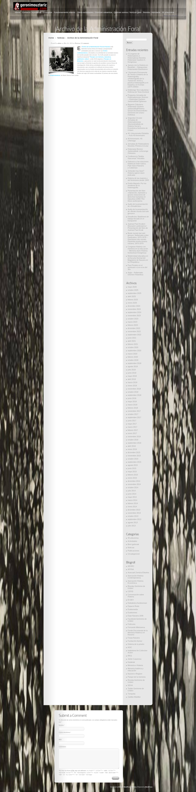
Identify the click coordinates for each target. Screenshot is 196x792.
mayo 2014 (132, 497)
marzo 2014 (132, 500)
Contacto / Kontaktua (31, 12)
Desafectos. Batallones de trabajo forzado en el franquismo (138, 219)
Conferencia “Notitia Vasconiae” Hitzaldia (136, 157)
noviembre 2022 (134, 331)
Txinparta (131, 694)
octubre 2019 (133, 360)
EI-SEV (131, 600)
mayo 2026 (132, 287)
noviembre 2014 (134, 484)
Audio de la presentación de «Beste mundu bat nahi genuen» (138, 211)
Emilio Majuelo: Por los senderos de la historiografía (137, 186)
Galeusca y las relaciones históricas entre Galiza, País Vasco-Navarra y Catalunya (138, 165)
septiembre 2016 (134, 443)
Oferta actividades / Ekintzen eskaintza (94, 12)
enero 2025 (132, 303)
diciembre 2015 (134, 452)
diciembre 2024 (134, 306)
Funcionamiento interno (64, 12)
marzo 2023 (132, 322)
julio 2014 (132, 491)
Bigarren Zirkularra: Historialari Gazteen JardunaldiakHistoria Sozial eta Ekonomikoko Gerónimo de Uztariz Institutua (137, 110)
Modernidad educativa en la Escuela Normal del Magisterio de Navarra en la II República (138, 259)
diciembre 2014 (134, 481)
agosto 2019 (133, 367)
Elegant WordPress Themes (127, 787)
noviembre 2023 (134, 316)
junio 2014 (132, 494)
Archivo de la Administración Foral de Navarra (96, 47)
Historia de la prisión (136, 644)
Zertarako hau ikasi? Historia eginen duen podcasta (136, 173)
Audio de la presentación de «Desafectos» (138, 205)
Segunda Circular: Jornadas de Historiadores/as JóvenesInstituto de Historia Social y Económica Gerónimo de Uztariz (138, 124)
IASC (130, 647)
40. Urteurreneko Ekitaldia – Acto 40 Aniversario (138, 134)
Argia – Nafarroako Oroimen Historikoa (135, 274)
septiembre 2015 (134, 462)
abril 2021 (132, 341)
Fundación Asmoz (135, 641)
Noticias (61, 38)
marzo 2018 (132, 405)
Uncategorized (134, 554)
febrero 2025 (133, 300)
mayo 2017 (132, 424)
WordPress (148, 787)
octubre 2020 (133, 347)
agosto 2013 (133, 523)
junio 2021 (132, 338)
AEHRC (131, 566)
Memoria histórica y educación (135, 670)
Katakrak (131, 662)
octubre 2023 (133, 319)
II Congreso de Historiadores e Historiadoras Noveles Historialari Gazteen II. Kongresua (137, 58)
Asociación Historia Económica (135, 582)
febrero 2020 (133, 357)
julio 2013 (132, 526)
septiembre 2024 (134, 312)
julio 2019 (132, 370)
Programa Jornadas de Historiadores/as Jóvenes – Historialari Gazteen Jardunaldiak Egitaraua (138, 98)
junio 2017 (132, 421)
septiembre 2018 (134, 395)
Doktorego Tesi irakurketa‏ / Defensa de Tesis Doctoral (138, 91)
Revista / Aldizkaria (151, 12)
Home (17, 12)
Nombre (61, 725)
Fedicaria (131, 624)
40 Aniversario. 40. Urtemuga (135, 140)
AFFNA (131, 569)
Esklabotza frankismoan (137, 603)
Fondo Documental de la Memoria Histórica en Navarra (138, 633)
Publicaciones (133, 551)
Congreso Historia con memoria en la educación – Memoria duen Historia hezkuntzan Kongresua (138, 250)
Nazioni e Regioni (135, 674)
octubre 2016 (133, 440)
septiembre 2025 (134, 293)
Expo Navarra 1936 (135, 616)
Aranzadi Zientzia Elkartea (138, 573)
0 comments (85, 43)
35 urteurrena (168, 12)
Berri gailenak (133, 544)
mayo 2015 (132, 472)
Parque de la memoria (137, 677)
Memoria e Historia (135, 665)
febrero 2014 (133, 503)
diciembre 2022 (134, 328)
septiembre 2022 (134, 335)
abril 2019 (132, 379)
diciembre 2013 (134, 510)
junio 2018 (132, 398)
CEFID (130, 591)
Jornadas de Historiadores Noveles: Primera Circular (138, 145)
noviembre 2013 (134, 513)
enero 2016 (132, 449)
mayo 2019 (132, 376)
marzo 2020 (132, 354)
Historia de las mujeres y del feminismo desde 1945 (138, 179)
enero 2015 (132, 478)
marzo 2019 (132, 382)
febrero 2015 (133, 475)
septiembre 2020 (134, 351)
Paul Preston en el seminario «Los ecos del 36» (137, 267)
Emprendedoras (55, 75)
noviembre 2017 (134, 411)
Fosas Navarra (134, 638)
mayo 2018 (132, 402)
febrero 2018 (133, 408)
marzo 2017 (132, 427)
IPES (130, 656)
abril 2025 (132, 296)
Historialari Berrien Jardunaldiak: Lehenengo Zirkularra (138, 151)
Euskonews (132, 613)
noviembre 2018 (134, 389)
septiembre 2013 (134, 519)
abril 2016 (132, 446)
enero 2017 (132, 433)
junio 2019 (132, 373)
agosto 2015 (133, 465)
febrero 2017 (133, 430)
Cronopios (47, 12)
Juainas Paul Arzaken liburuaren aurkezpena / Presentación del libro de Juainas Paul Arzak (138, 227)
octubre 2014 (133, 488)
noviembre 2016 (134, 437)
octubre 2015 (133, 459)
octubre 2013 (133, 516)
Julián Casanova (134, 659)
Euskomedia (133, 609)
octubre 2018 (133, 392)
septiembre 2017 (134, 417)
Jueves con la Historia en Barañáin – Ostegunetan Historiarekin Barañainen (138, 67)
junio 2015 (132, 468)
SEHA (130, 685)
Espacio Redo (133, 606)
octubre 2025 (133, 290)
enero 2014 (132, 507)
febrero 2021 (133, 344)
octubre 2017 (133, 414)
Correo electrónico (64, 732)
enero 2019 (132, 386)
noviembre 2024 (134, 309)
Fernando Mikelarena (136, 627)
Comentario (62, 747)
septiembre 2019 (134, 363)
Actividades (132, 541)
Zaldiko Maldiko (134, 697)
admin (59, 43)
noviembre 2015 (134, 456)
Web (60, 739)
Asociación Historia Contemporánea (135, 577)
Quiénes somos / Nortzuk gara (127, 12)
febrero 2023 (133, 325)
